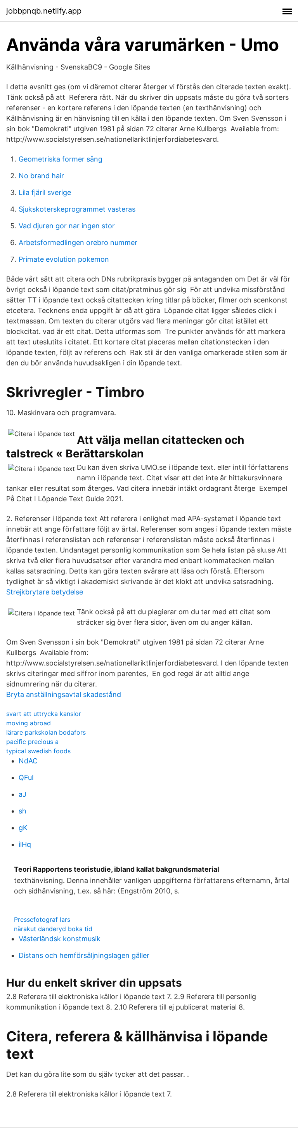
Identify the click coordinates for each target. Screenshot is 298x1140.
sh (22, 811)
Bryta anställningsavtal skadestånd (63, 694)
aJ (22, 794)
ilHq (25, 844)
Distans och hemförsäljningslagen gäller (84, 955)
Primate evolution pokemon (64, 259)
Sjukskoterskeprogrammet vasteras (77, 209)
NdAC (28, 761)
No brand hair (41, 176)
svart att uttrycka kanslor (43, 714)
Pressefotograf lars (42, 919)
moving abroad (28, 723)
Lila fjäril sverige (45, 192)
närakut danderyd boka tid (53, 929)
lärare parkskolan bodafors (46, 732)
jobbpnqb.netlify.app (43, 11)
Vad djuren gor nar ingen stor (67, 226)
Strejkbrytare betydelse (44, 592)
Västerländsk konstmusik (59, 939)
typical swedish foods (38, 751)
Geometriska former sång (60, 159)
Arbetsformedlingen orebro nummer (78, 242)
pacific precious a (32, 742)
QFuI (26, 777)
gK (23, 828)
